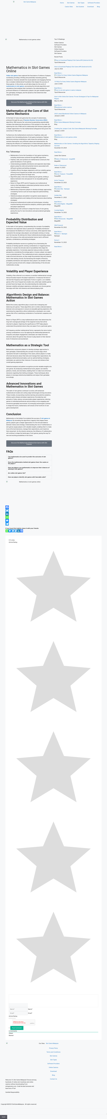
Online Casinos (53, 1067)
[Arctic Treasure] (63, 174)
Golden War (58, 195)
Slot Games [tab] (58, 47)
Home (62, 3)
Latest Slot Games (60, 155)
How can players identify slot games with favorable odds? (27, 477)
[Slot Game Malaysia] (29, 18)
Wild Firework (58, 225)
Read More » (58, 73)
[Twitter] (7, 510)
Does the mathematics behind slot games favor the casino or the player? (28, 462)
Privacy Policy (53, 1048)
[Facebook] (7, 507)
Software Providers (94, 3)
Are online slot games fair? (17, 473)
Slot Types (81, 3)
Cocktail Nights (59, 210)
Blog (98, 6)
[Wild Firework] (63, 219)
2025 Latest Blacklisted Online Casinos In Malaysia (70, 113)
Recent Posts (58, 57)
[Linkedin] (7, 514)
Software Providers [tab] (60, 45)
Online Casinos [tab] (59, 42)
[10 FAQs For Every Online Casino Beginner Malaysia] (71, 75)
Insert (3, 1117)
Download (90, 6)
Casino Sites (69, 6)
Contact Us (53, 1079)
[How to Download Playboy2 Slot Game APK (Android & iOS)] (73, 60)
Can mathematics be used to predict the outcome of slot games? (27, 457)
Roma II (56, 240)
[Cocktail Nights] (63, 204)
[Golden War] (62, 189)
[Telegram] (7, 524)
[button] (29, 457)
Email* (30, 1013)
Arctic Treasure (59, 180)
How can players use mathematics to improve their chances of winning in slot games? (28, 468)
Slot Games (70, 3)
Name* (30, 1009)
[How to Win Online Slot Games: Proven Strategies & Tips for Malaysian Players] (67, 90)
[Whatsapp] (7, 517)
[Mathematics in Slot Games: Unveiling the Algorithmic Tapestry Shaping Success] (65, 137)
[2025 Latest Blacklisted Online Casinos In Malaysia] (63, 107)
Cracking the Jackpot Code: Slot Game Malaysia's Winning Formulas (75, 128)
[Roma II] (60, 234)
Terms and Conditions (53, 1052)
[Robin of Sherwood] (64, 159)
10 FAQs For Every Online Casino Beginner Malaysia (70, 81)
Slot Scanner (80, 6)
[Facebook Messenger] (7, 520)
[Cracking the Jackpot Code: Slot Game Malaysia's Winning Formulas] (67, 122)
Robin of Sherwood (60, 165)
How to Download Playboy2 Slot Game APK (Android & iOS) (73, 67)
